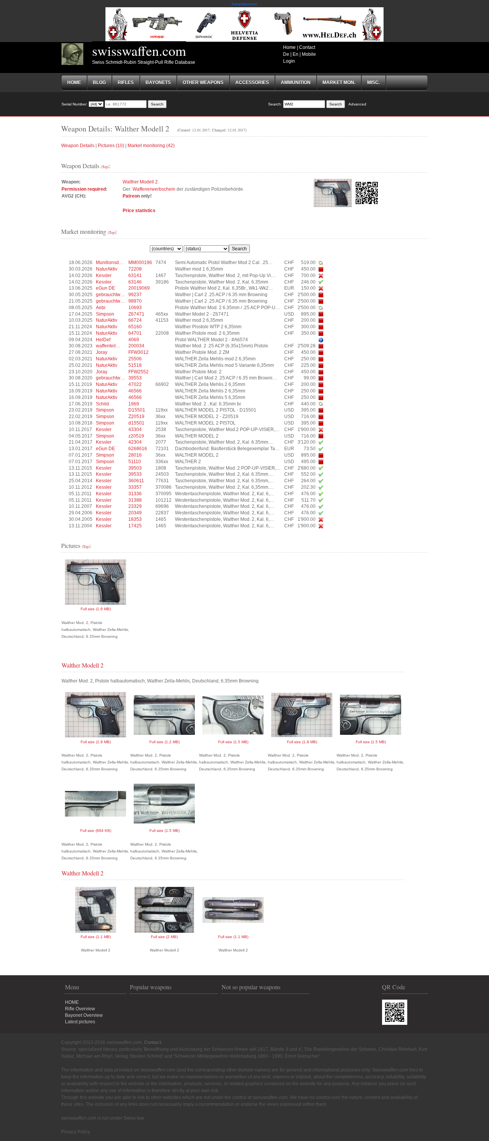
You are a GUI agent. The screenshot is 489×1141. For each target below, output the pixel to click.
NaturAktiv (106, 269)
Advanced (357, 104)
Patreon (131, 196)
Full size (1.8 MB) (302, 742)
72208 (135, 269)
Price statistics (139, 210)
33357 (135, 487)
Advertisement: (245, 4)
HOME (72, 1002)
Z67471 (136, 314)
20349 (135, 512)
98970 (135, 301)
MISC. (373, 82)
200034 (136, 345)
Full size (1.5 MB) (233, 742)
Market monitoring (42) (151, 145)
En (295, 54)
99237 (135, 294)
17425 (135, 525)
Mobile (309, 54)
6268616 (137, 448)
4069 (133, 339)
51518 (135, 365)
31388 (135, 500)
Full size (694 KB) (95, 830)
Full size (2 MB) (164, 937)
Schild (102, 404)
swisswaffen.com (139, 50)
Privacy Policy (75, 1132)
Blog (99, 82)
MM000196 (140, 262)
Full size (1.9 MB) (96, 609)
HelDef (103, 339)
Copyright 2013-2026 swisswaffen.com (101, 1042)
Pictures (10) (111, 145)
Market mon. (338, 82)
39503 (135, 468)
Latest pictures (80, 1021)
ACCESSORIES (252, 82)
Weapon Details (77, 145)
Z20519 (136, 416)
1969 (133, 404)
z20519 (136, 436)
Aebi (100, 307)
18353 (135, 519)
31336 (135, 493)
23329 (135, 506)
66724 (135, 320)
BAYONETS (158, 82)
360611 (136, 480)
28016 (135, 455)
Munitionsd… (109, 262)
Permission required (84, 189)
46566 (135, 391)
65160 (135, 326)
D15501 (136, 410)
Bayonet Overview (84, 1015)
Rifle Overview (80, 1008)
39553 (135, 378)
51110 (134, 461)
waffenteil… (108, 345)
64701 (135, 333)
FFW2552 (138, 371)
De (286, 54)
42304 (135, 442)
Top (105, 166)
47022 (135, 384)
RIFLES (126, 82)
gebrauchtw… (110, 294)
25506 (135, 358)
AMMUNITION (296, 82)
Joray (101, 352)
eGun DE (105, 288)
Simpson (105, 314)
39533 (135, 474)
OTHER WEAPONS (203, 82)
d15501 (136, 423)
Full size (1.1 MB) (96, 937)
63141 (135, 275)
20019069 (139, 288)
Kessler (104, 275)
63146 (135, 282)
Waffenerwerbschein (154, 189)
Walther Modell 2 (140, 182)
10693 (135, 307)
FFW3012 (138, 352)
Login (289, 61)
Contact (307, 47)
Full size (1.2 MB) (164, 742)
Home (289, 47)
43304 (135, 429)
